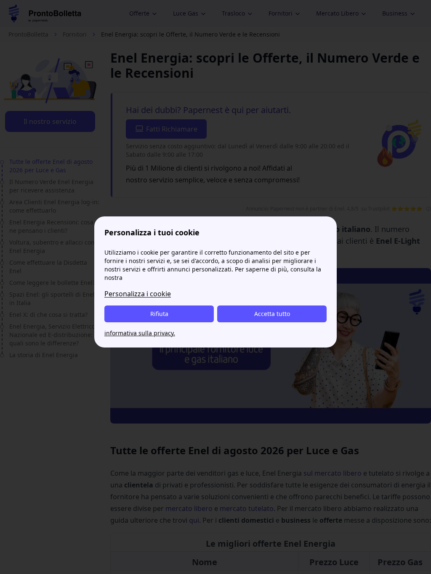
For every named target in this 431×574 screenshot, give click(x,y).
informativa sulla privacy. (139, 333)
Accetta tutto (272, 314)
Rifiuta (159, 314)
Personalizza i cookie (137, 294)
